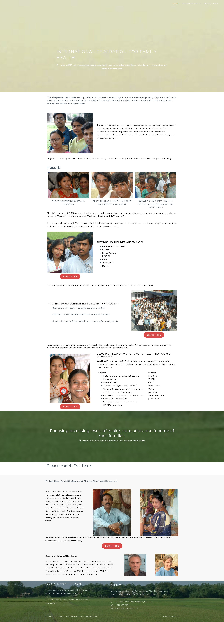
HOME (175, 3)
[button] (70, 276)
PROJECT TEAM (211, 3)
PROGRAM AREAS (190, 3)
